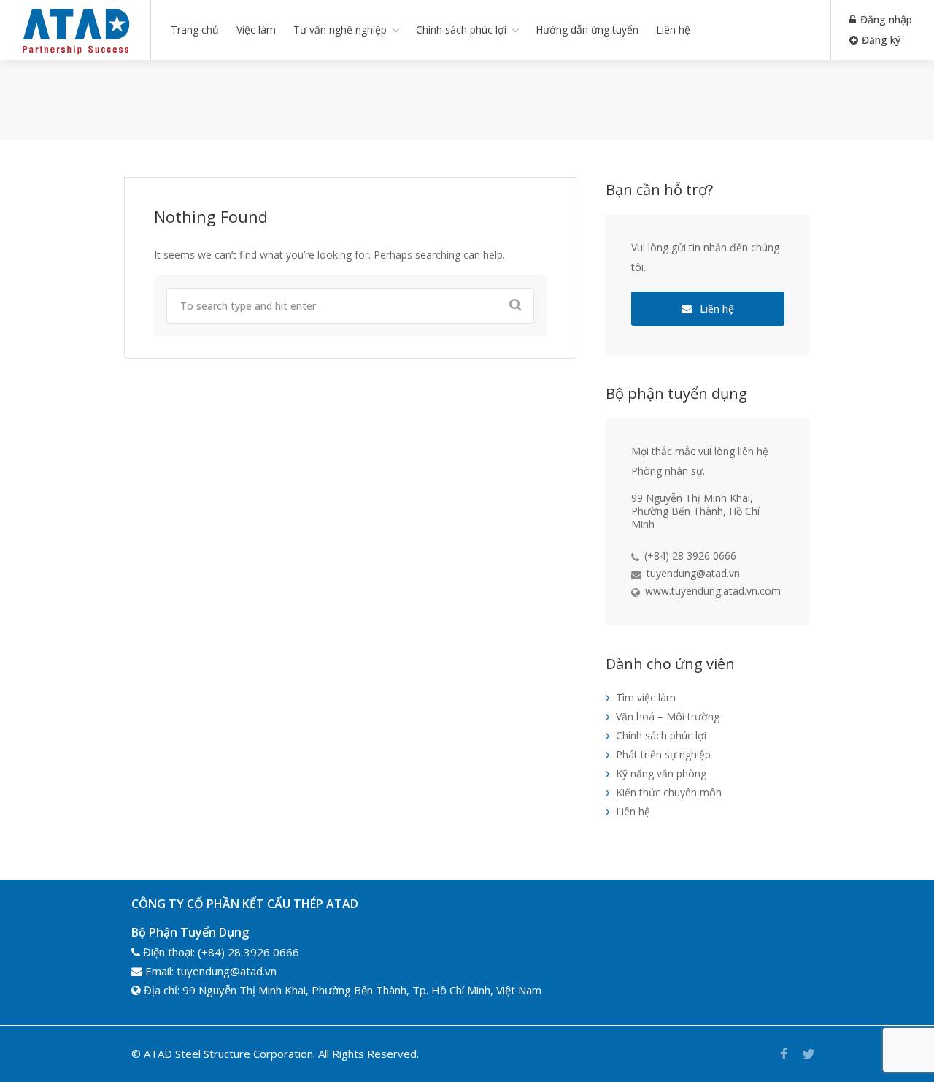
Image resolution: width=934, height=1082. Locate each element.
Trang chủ (195, 30)
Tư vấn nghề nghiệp (340, 30)
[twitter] (808, 1054)
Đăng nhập (884, 19)
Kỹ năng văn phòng (661, 773)
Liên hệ (673, 30)
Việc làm (256, 30)
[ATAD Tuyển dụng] (75, 54)
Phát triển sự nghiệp (663, 754)
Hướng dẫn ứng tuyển (587, 30)
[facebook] (784, 1054)
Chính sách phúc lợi (461, 30)
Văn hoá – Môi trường (667, 716)
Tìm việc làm (646, 697)
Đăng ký (879, 40)
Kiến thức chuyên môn (669, 792)
